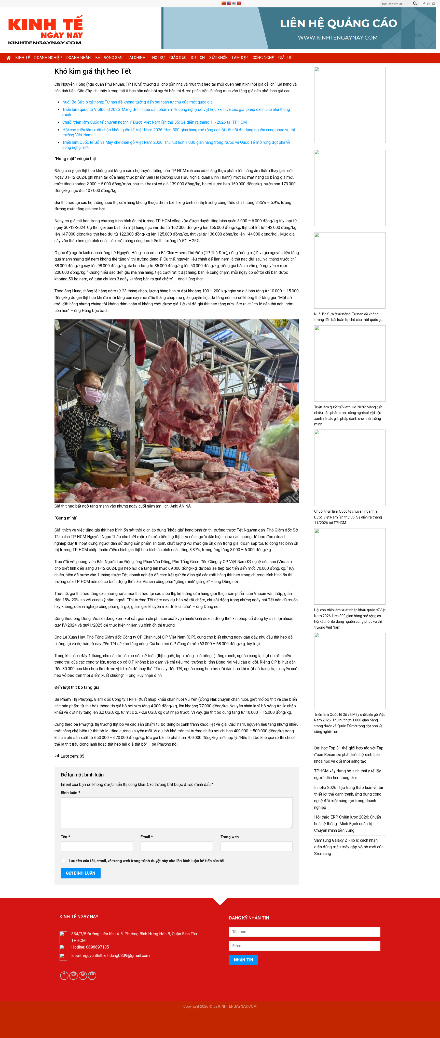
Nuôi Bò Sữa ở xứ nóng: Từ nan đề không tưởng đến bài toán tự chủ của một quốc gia (137, 102)
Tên (65, 837)
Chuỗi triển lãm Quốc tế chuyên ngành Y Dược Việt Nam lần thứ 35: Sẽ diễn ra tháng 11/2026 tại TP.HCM (154, 122)
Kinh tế (23, 58)
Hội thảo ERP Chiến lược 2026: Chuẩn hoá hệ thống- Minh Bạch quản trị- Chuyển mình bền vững (347, 824)
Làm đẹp (240, 58)
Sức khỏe (218, 58)
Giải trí (285, 58)
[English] (228, 3)
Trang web (230, 837)
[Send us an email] (428, 4)
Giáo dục (177, 58)
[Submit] (415, 3)
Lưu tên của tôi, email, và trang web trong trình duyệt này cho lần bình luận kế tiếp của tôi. (147, 861)
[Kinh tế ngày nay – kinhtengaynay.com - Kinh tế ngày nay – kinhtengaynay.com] (55, 30)
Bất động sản (109, 58)
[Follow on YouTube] (92, 975)
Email (147, 837)
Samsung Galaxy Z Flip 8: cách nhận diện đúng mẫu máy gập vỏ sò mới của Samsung (348, 847)
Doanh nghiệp (48, 58)
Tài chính (136, 58)
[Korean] (233, 3)
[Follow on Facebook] (423, 4)
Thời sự (157, 58)
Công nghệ (263, 58)
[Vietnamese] (239, 3)
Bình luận (70, 793)
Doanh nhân (78, 58)
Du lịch (198, 58)
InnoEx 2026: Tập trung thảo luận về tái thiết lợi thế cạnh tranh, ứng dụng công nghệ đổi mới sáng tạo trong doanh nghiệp (348, 797)
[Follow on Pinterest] (433, 4)
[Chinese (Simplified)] (223, 3)
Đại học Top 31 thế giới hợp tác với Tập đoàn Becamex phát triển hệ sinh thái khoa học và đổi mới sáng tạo (348, 755)
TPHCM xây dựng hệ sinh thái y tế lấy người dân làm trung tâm (347, 774)
